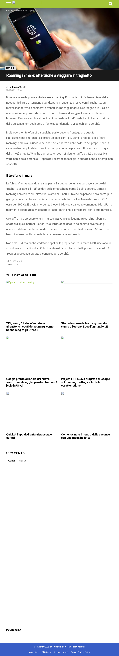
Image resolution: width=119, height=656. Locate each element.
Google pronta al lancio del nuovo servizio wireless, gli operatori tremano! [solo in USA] (31, 382)
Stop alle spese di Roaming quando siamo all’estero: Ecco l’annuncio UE (84, 324)
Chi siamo (46, 652)
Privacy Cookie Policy (80, 652)
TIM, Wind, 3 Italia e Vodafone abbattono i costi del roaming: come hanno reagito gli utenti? (29, 326)
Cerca (110, 4)
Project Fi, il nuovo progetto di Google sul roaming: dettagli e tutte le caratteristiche (85, 382)
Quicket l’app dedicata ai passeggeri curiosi (29, 436)
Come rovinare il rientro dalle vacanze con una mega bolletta (85, 436)
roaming (13, 264)
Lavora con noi (61, 652)
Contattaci (33, 652)
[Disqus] (59, 503)
